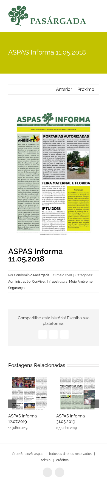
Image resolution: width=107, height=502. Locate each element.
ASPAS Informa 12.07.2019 (22, 419)
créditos (62, 460)
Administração (19, 282)
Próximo (85, 89)
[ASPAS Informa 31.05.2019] (77, 393)
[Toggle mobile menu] (96, 17)
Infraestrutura (57, 282)
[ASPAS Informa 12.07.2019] (29, 393)
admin (45, 460)
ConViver (38, 282)
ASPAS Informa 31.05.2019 (70, 419)
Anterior (64, 89)
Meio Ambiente (80, 282)
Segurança (16, 288)
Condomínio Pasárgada (31, 275)
